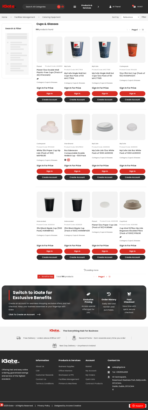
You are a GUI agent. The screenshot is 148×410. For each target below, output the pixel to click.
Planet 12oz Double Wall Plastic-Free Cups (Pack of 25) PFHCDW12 (49, 72)
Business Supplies (66, 366)
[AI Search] (62, 6)
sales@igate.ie (118, 367)
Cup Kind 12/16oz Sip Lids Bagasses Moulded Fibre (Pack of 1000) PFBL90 (131, 231)
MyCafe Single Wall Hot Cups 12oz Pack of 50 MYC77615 (103, 76)
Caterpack (124, 66)
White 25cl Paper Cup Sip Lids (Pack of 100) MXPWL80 (48, 153)
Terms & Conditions (45, 383)
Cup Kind (123, 221)
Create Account (49, 99)
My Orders (90, 375)
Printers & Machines (68, 383)
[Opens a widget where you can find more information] (138, 406)
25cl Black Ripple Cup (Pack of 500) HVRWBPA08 (77, 229)
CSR (37, 370)
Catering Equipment (51, 17)
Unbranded (41, 221)
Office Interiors (65, 370)
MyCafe (67, 66)
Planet (39, 66)
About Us (40, 366)
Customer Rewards (44, 375)
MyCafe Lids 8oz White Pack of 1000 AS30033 (130, 151)
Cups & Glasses (51, 82)
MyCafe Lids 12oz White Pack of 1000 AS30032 (103, 151)
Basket (89, 366)
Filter (144, 17)
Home (4, 17)
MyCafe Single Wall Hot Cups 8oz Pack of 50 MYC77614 (75, 76)
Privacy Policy (43, 405)
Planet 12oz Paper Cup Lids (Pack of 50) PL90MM (104, 226)
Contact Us (41, 379)
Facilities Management (24, 17)
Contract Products (94, 383)
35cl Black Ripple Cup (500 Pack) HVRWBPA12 (49, 229)
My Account (91, 370)
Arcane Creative (73, 405)
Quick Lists (90, 379)
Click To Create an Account (22, 314)
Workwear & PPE (66, 375)
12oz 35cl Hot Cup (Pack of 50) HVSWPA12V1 (132, 74)
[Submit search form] (59, 7)
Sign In (49, 93)
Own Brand (68, 144)
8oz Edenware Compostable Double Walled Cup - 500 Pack (75, 153)
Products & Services (86, 6)
